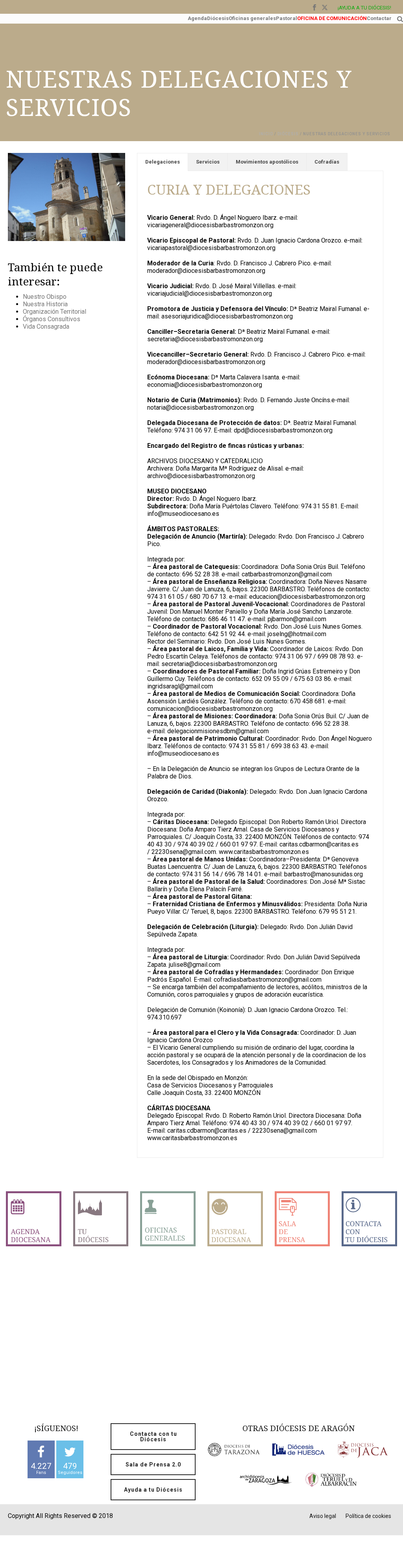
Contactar (379, 17)
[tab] (162, 162)
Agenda (197, 17)
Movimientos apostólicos (267, 162)
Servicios (208, 162)
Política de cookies (368, 1516)
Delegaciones (162, 162)
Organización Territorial (54, 311)
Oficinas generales (252, 17)
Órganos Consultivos (51, 319)
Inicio (266, 134)
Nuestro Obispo (45, 296)
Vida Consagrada (46, 326)
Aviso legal (322, 1516)
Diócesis (218, 17)
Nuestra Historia (45, 304)
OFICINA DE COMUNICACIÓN (332, 17)
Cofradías (326, 162)
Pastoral (286, 17)
